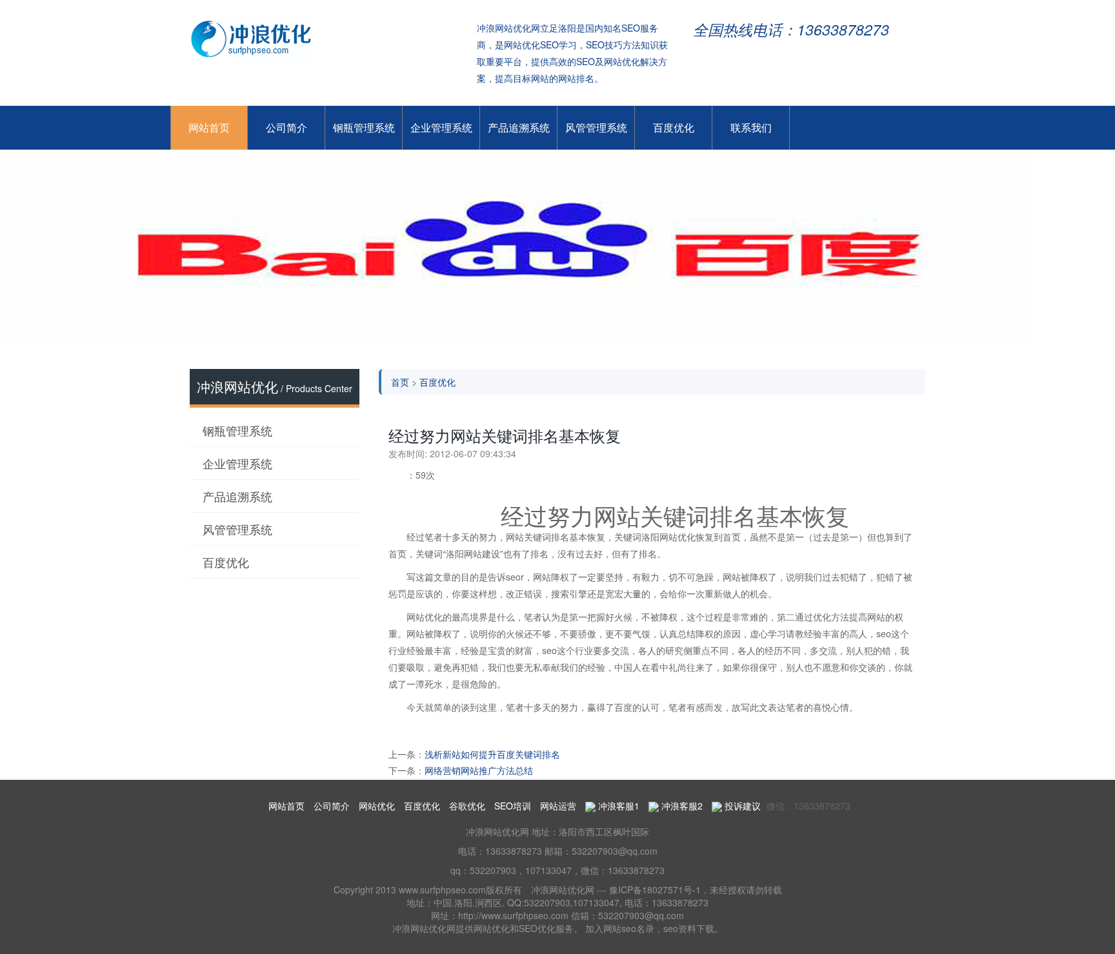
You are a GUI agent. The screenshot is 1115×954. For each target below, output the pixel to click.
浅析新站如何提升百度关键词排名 (492, 754)
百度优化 (673, 127)
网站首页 (209, 127)
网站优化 (377, 805)
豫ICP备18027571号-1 (655, 889)
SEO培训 (512, 805)
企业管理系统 (441, 127)
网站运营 (558, 805)
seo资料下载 (688, 928)
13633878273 (513, 850)
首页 (400, 381)
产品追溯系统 (519, 127)
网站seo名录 (628, 928)
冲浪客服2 (681, 805)
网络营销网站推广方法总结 (479, 770)
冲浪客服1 (617, 805)
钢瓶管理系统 (364, 127)
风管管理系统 (596, 127)
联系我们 (751, 127)
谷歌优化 (467, 805)
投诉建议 (741, 805)
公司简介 (286, 127)
